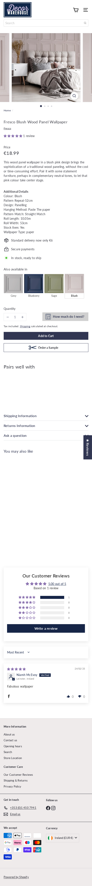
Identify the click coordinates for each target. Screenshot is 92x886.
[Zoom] (74, 96)
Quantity (10, 308)
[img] (16, 669)
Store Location (13, 758)
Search (8, 752)
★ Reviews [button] (88, 447)
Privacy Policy (12, 786)
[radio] (13, 286)
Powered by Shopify (16, 877)
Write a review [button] (46, 628)
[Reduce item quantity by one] (8, 317)
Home (7, 110)
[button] (13, 136)
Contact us (10, 740)
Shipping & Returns (16, 780)
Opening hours (13, 746)
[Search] (85, 23)
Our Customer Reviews (18, 774)
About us (9, 734)
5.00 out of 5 (57, 584)
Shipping (25, 326)
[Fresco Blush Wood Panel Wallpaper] (46, 388)
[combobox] (46, 23)
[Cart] (76, 9)
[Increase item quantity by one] (22, 317)
